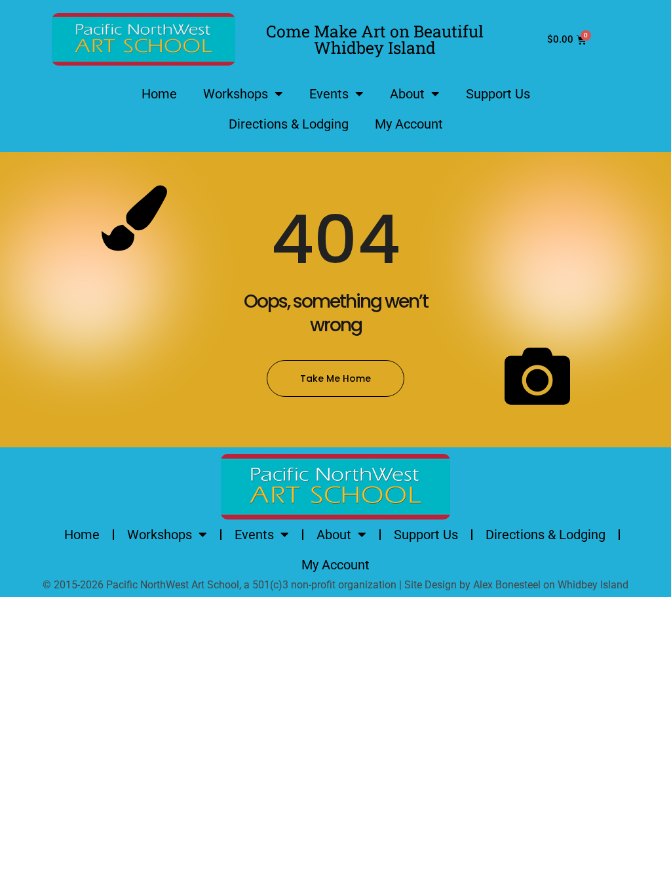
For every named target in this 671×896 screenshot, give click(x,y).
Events (329, 94)
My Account (409, 124)
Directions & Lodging (289, 124)
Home (159, 94)
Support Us (498, 94)
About (407, 94)
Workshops (235, 94)
